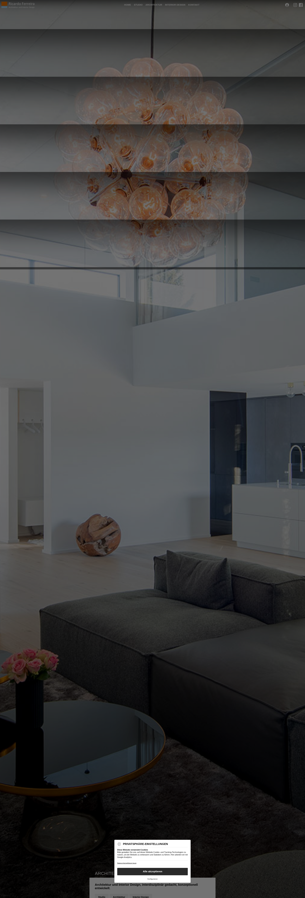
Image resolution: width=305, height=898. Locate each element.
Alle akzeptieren (152, 871)
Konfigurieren (152, 879)
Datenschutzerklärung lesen (126, 863)
